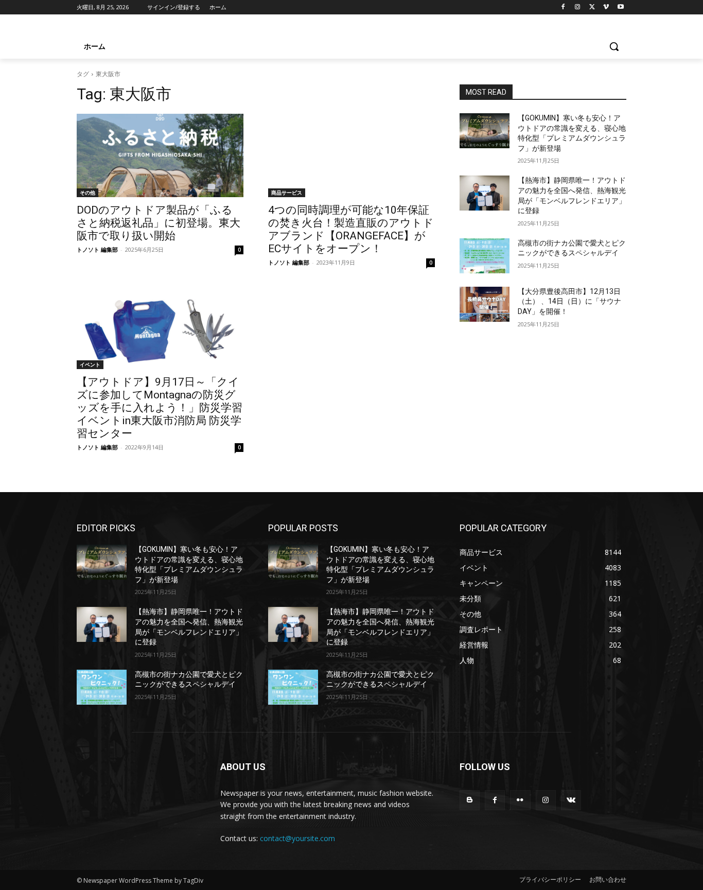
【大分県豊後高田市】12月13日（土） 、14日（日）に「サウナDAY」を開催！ (569, 301)
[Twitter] (592, 7)
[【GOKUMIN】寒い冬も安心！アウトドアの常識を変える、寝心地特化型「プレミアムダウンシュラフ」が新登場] (484, 130)
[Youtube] (620, 7)
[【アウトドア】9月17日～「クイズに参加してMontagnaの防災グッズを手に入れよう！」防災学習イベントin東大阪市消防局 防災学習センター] (160, 327)
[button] (614, 46)
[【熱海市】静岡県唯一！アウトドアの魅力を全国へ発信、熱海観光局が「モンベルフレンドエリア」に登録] (484, 193)
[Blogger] (470, 800)
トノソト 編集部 (97, 249)
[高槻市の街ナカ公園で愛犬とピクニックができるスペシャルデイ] (484, 255)
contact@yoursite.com (297, 838)
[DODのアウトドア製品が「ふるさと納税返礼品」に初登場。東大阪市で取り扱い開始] (160, 155)
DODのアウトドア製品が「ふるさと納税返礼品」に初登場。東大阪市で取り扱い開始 (158, 223)
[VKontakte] (571, 800)
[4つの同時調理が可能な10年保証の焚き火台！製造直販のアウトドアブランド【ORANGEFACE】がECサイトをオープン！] (351, 155)
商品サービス (286, 192)
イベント (90, 364)
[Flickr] (520, 800)
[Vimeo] (606, 7)
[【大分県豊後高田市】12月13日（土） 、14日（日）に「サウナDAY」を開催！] (484, 304)
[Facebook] (563, 7)
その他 (87, 192)
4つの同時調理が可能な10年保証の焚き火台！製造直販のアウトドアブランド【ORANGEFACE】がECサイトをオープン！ (351, 229)
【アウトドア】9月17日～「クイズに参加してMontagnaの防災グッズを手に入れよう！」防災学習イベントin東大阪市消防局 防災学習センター (159, 408)
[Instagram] (578, 7)
